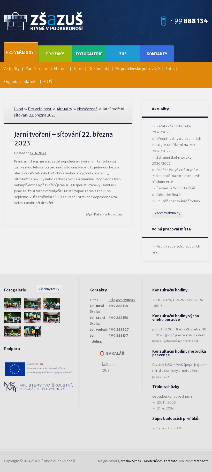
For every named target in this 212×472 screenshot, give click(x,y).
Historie (60, 68)
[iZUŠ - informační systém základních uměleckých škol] (112, 368)
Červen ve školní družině (175, 188)
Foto (170, 68)
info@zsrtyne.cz (122, 300)
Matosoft (201, 461)
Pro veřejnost (39, 109)
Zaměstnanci (37, 68)
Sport (78, 68)
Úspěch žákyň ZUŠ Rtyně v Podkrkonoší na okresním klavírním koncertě (177, 176)
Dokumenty (99, 68)
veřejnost (21, 52)
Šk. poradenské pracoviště (137, 68)
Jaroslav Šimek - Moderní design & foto (148, 461)
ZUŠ (123, 54)
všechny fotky (49, 289)
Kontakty (157, 54)
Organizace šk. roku (20, 81)
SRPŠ (47, 81)
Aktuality (12, 68)
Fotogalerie (89, 54)
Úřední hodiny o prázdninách (178, 138)
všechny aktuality (167, 213)
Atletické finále (168, 194)
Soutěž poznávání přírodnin (178, 201)
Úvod (18, 109)
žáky (55, 54)
